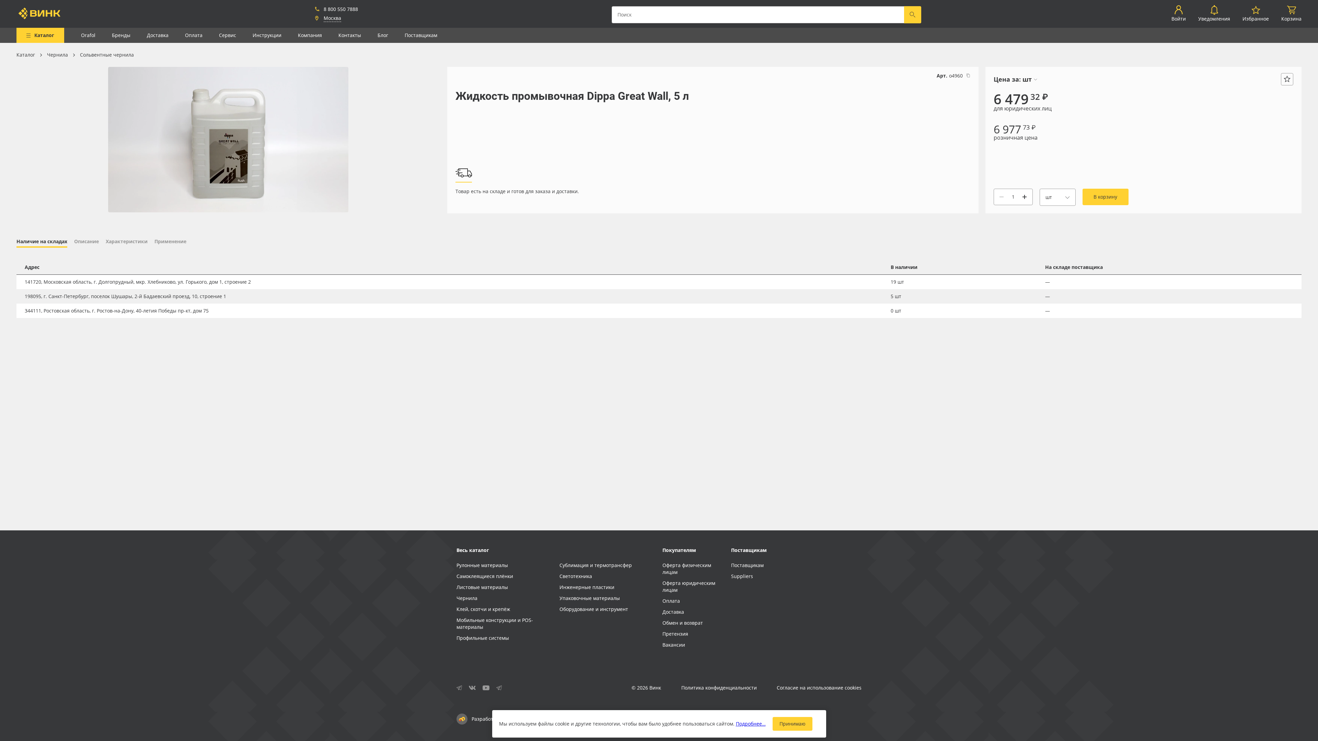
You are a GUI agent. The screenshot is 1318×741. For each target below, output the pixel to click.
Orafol (88, 35)
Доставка (158, 35)
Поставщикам (421, 35)
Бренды (121, 35)
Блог (383, 35)
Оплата (194, 35)
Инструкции (267, 35)
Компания (310, 35)
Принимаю (792, 723)
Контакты (349, 35)
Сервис (227, 35)
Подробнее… (751, 723)
